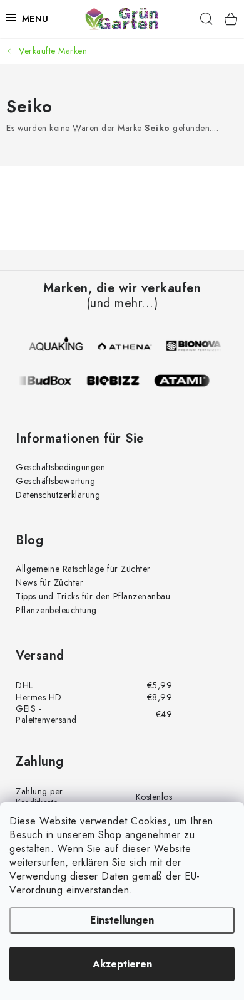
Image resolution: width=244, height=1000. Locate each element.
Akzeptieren (122, 964)
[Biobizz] (117, 380)
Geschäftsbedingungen (60, 467)
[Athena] (127, 346)
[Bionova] (195, 346)
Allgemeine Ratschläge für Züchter (83, 568)
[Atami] (185, 380)
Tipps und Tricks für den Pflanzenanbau (93, 596)
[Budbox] (48, 380)
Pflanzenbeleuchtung (56, 610)
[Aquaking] (58, 346)
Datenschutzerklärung (58, 494)
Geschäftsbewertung (55, 480)
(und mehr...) (122, 303)
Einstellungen (122, 920)
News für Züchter (49, 582)
